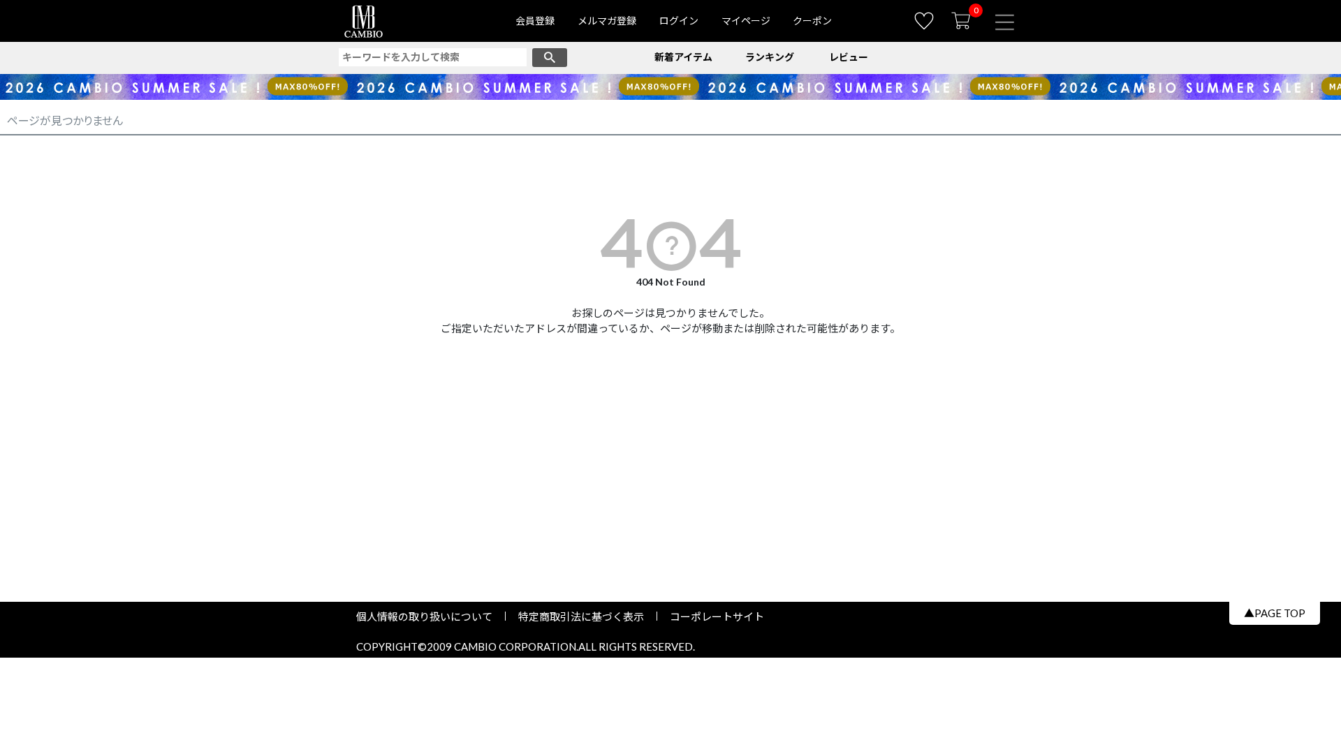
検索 (549, 57)
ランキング (769, 57)
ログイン (678, 21)
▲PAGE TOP (1274, 613)
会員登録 (535, 21)
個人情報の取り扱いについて (429, 616)
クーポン (812, 21)
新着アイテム (683, 57)
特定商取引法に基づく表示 (581, 616)
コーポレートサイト (711, 616)
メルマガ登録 (607, 21)
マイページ (745, 21)
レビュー (848, 57)
